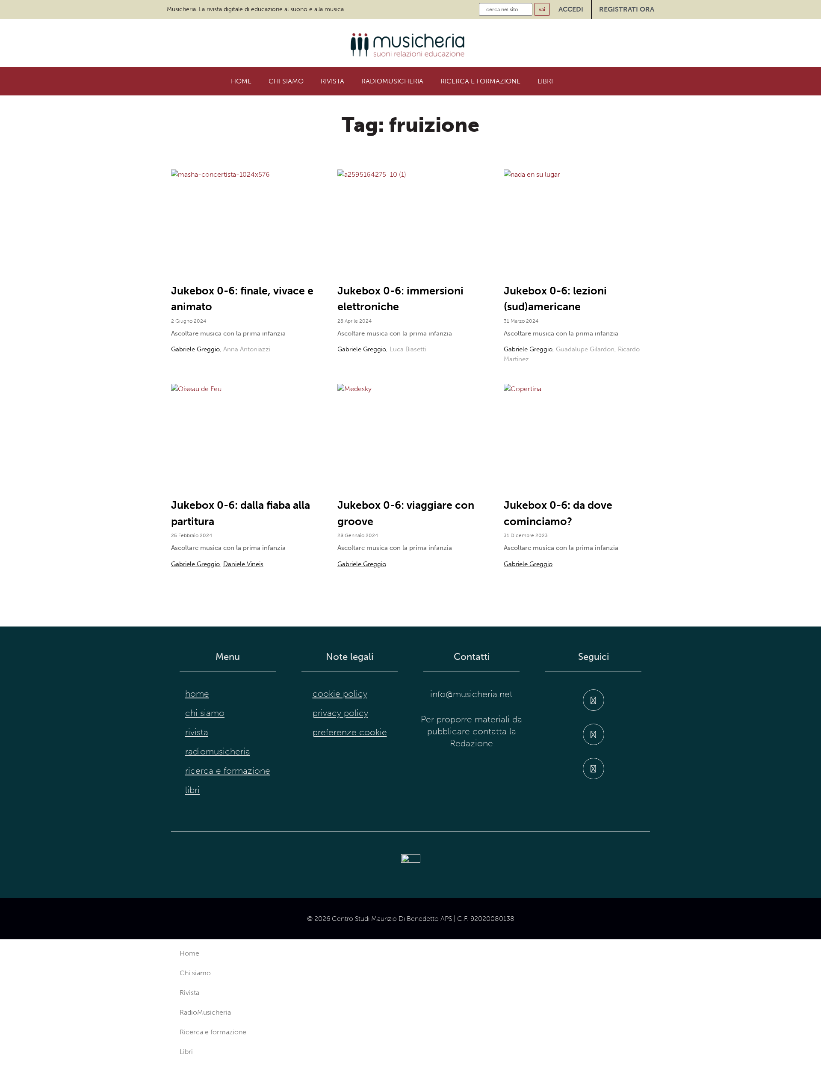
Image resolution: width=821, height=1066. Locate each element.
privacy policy (340, 713)
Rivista (332, 81)
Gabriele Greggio (195, 349)
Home (241, 81)
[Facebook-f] (593, 700)
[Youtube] (593, 768)
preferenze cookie (350, 732)
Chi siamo (286, 81)
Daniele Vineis (243, 564)
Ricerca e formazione (480, 81)
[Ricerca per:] (505, 9)
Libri (545, 81)
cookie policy (340, 693)
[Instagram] (593, 734)
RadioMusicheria (392, 81)
